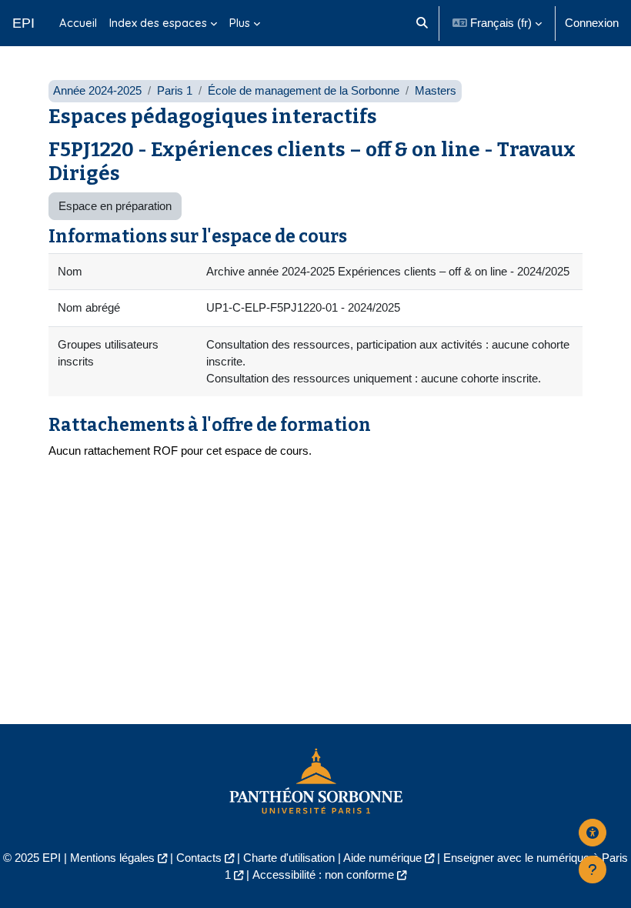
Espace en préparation (115, 206)
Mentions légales (112, 858)
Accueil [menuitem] (78, 22)
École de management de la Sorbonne (303, 91)
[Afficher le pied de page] (592, 869)
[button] (422, 23)
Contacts (199, 858)
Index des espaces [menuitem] (158, 22)
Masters (435, 91)
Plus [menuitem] (239, 22)
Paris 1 (174, 91)
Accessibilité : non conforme (323, 875)
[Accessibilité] (592, 832)
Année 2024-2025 (97, 91)
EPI (23, 23)
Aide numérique (382, 858)
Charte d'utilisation (289, 858)
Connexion (592, 23)
